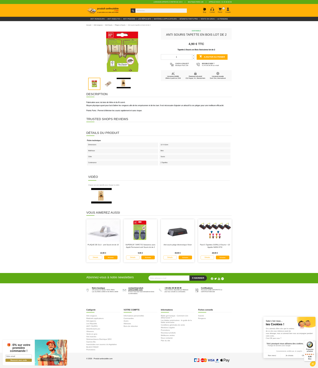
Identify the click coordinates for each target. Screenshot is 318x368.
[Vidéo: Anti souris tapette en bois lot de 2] (101, 196)
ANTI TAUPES (92, 326)
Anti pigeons (91, 321)
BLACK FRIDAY (92, 347)
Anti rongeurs (91, 316)
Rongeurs (202, 318)
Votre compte (132, 310)
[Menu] (314, 341)
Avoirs (126, 321)
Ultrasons (90, 331)
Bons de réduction (131, 326)
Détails (95, 257)
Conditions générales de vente (173, 325)
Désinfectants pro (93, 329)
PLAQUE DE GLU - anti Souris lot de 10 (103, 245)
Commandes (129, 318)
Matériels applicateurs (95, 318)
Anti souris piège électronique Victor (178, 245)
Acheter (111, 257)
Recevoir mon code (18, 360)
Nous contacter (167, 338)
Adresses (127, 324)
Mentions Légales (168, 328)
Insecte (201, 316)
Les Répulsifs (91, 324)
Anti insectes (91, 337)
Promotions (90, 350)
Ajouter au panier (212, 56)
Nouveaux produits (168, 333)
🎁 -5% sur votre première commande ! (18, 347)
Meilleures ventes (168, 335)
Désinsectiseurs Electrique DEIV (99, 339)
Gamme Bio (91, 342)
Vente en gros (91, 334)
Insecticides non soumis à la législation (101, 344)
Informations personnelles (134, 316)
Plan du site (165, 341)
